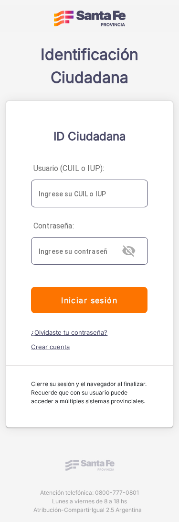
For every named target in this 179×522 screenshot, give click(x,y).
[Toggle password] (130, 251)
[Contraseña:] (89, 251)
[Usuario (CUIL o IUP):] (89, 193)
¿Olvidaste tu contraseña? (69, 332)
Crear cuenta (50, 347)
